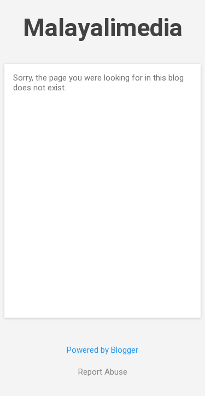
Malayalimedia (103, 27)
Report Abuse (102, 372)
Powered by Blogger (102, 350)
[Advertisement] (102, 200)
